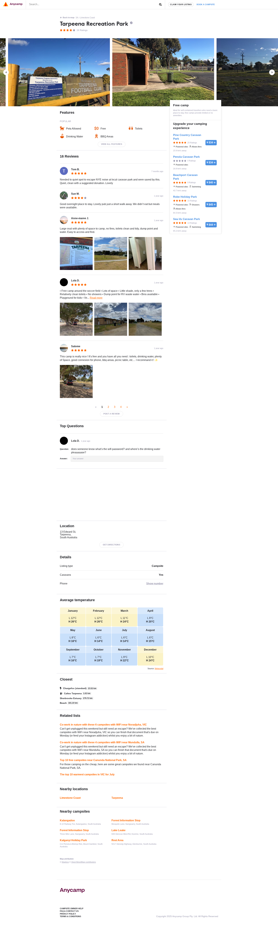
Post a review (111, 414)
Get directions (111, 545)
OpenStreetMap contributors (83, 862)
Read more (96, 297)
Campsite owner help (71, 908)
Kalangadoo (67, 820)
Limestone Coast (87, 17)
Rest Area (117, 840)
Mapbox (65, 862)
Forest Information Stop (125, 820)
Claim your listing (181, 4)
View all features (111, 144)
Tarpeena (117, 797)
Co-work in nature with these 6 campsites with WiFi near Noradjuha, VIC (103, 724)
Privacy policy (68, 914)
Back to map (68, 17)
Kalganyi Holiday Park (73, 840)
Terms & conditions (70, 916)
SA (77, 17)
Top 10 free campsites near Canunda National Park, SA (93, 760)
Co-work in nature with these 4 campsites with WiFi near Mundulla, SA (102, 742)
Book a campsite (206, 4)
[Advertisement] (112, 494)
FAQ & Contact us (69, 911)
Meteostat (159, 668)
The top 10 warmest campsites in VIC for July (87, 774)
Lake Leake (118, 830)
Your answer (78, 459)
